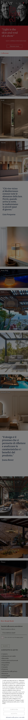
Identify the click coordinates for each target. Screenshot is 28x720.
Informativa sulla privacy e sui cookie (15, 717)
